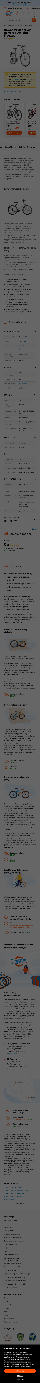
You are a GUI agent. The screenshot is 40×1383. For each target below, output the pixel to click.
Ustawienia (20, 1379)
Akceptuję (20, 1371)
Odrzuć (20, 1375)
